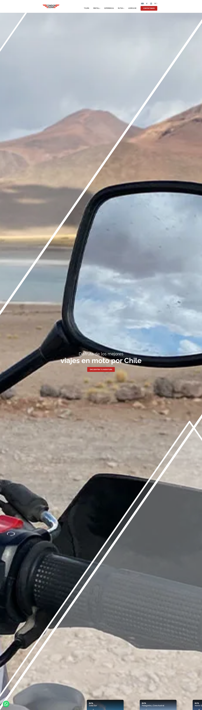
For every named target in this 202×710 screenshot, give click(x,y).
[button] (6, 704)
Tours (86, 8)
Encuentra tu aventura (101, 369)
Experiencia (109, 8)
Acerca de (132, 8)
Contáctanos (149, 8)
